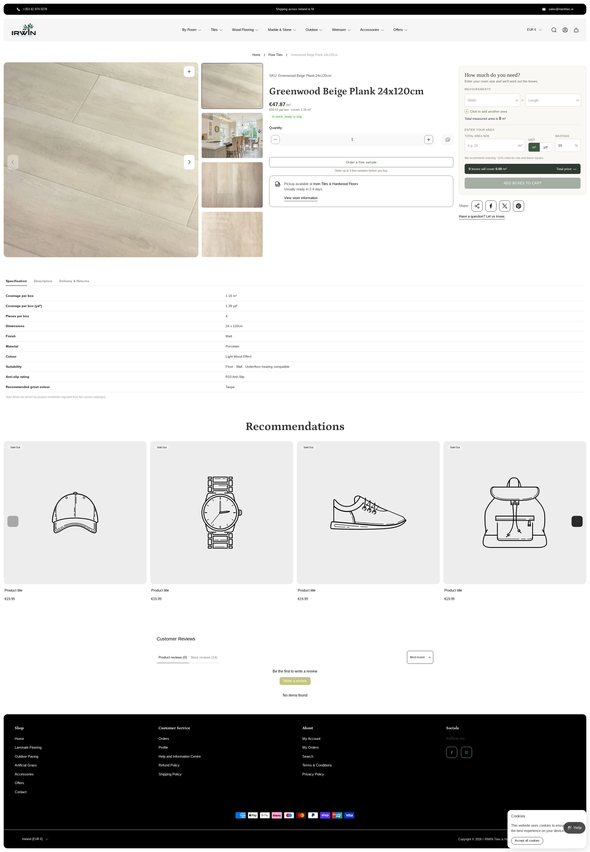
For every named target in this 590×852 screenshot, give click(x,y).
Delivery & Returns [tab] (74, 281)
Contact (21, 792)
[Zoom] (189, 71)
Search (307, 756)
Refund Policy (169, 765)
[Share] (477, 206)
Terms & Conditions (317, 765)
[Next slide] (189, 162)
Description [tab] (43, 281)
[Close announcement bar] (580, 9)
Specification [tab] (16, 281)
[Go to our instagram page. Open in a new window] (466, 752)
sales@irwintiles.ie (561, 9)
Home (256, 55)
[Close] (580, 816)
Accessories (24, 774)
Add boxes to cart (523, 183)
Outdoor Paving (26, 756)
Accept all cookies (527, 840)
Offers (19, 783)
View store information (301, 198)
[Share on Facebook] (490, 206)
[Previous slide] (12, 162)
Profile (163, 747)
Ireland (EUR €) (32, 839)
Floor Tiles (275, 55)
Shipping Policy (170, 774)
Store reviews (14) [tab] (204, 657)
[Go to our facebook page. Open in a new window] (451, 752)
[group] (232, 86)
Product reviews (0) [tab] (173, 657)
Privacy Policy (313, 774)
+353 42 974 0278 (35, 9)
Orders (164, 739)
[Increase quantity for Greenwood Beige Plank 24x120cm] (428, 139)
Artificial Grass (26, 765)
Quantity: (276, 128)
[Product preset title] (75, 512)
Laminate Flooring (28, 747)
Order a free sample (361, 162)
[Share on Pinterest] (518, 206)
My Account (311, 739)
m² (534, 147)
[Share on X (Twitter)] (504, 206)
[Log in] (565, 30)
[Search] (554, 30)
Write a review (295, 681)
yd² (545, 147)
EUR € (531, 29)
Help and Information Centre (180, 756)
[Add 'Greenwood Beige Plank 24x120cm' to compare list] (447, 139)
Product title (13, 590)
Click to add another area (486, 111)
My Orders (310, 747)
